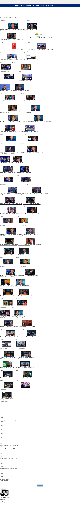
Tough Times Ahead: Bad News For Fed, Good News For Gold (26, 70)
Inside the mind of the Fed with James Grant (10, 203)
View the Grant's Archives (4, 502)
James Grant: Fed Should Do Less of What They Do (11, 59)
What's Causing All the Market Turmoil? (27, 80)
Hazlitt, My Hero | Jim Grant (24, 254)
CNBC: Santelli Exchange (3, 20)
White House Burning (15, 475)
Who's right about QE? (5, 285)
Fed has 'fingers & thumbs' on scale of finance (10, 275)
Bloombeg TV (21, 235)
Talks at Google (25, 30)
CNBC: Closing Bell (28, 20)
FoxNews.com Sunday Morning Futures (4, 112)
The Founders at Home (15, 458)
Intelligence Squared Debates (20, 317)
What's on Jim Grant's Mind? (6, 398)
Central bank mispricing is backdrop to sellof (35, 111)
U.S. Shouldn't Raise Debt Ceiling (21, 347)
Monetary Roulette (4, 90)
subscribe (17, 5)
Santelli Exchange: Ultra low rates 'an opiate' (10, 100)
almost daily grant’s (30, 5)
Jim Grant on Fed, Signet (31, 29)
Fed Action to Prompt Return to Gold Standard (10, 336)
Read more (1, 404)
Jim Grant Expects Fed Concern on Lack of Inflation (36, 193)
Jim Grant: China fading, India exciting (8, 254)
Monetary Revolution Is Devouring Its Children (32, 336)
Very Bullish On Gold (5, 316)
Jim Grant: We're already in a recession (9, 80)
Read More (1, 437)
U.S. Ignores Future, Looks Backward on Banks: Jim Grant (41, 49)
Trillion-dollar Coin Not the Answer (26, 357)
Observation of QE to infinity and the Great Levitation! (27, 377)
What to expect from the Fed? (17, 162)
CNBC (21, 194)
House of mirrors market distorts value (29, 275)
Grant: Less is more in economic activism (26, 182)
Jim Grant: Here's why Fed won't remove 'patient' (11, 141)
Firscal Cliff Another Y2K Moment (7, 377)
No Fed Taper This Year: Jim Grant (8, 295)
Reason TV (1, 102)
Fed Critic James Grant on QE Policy (8, 326)
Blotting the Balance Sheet (16, 445)
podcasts (38, 5)
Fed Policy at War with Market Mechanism (25, 367)
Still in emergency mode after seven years (29, 131)
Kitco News (13, 61)
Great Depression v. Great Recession (24, 172)
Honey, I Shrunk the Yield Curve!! (7, 367)
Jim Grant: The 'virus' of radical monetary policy (33, 141)
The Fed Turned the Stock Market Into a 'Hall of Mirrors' (12, 111)
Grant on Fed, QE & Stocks (22, 306)
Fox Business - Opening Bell (3, 143)
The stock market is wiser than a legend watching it (11, 39)
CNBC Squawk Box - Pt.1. (3, 276)
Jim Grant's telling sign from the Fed (8, 182)
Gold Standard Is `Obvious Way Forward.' (20, 285)
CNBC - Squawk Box (28, 112)
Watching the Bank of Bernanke (13, 468)
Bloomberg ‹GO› (2, 51)
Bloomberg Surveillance (3, 184)
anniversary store (49, 5)
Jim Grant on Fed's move (6, 70)
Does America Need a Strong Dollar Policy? (27, 326)
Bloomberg (19, 71)
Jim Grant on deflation (5, 162)
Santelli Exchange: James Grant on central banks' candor (13, 29)
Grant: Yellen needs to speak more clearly (9, 244)
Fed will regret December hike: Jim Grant (20, 90)
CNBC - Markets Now (22, 143)
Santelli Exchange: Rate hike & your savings (30, 100)
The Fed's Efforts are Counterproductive (9, 357)
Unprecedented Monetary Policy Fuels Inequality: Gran (12, 193)
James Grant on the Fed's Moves (7, 306)
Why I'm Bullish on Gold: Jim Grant (18, 316)
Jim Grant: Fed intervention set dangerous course (11, 234)
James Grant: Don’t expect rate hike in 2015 (10, 131)
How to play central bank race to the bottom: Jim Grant (32, 152)
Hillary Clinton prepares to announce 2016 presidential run (13, 121)
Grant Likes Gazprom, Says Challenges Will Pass (30, 244)
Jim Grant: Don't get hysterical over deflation (30, 203)
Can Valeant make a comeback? (31, 59)
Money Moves (12, 307)
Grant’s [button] (22, 5)
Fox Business (1, 194)
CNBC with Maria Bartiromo (3, 307)
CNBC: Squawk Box (2, 30)
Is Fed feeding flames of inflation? (23, 224)
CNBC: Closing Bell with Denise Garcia (28, 51)
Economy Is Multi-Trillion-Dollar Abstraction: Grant (11, 213)
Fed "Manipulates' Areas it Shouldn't (8, 388)
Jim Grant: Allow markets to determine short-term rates (38, 121)
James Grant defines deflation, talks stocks (9, 152)
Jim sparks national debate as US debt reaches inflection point (14, 49)
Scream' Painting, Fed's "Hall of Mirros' (25, 388)
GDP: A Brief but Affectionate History (17, 448)
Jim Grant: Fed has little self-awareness (31, 213)
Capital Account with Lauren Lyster (4, 358)
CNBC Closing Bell (13, 153)
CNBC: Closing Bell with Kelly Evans (4, 61)
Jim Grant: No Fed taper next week (24, 295)
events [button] (42, 5)
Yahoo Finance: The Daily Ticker (4, 348)
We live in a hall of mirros (12, 455)
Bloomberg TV (26, 184)
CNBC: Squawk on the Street (3, 266)
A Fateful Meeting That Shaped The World (17, 465)
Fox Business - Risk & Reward (3, 153)
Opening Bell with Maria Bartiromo (7, 172)
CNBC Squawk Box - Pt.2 (24, 266)
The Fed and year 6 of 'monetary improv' (25, 265)
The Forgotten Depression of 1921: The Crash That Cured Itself (38, 37)
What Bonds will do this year (6, 347)
